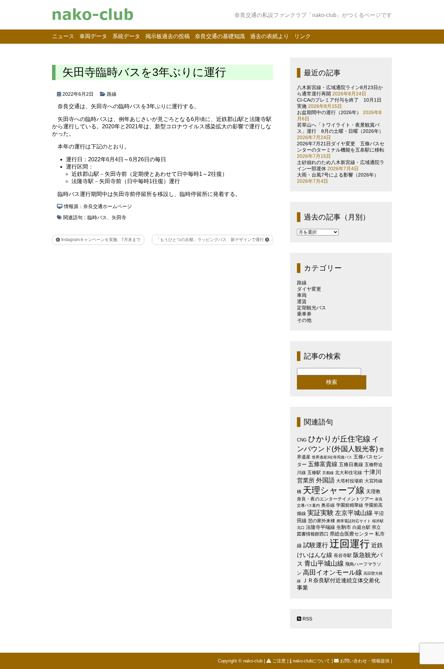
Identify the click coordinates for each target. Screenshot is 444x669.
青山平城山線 (324, 563)
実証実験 (320, 512)
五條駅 (314, 472)
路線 (112, 94)
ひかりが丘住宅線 (339, 439)
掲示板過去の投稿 (167, 36)
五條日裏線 (351, 464)
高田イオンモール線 (332, 572)
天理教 (373, 491)
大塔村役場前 (349, 480)
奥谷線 (328, 505)
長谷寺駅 (343, 555)
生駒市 (343, 527)
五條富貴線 (323, 464)
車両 (302, 295)
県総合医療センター (352, 534)
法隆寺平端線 (320, 527)
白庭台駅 (361, 527)
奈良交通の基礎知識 (220, 36)
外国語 (325, 480)
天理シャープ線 (334, 490)
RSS (306, 618)
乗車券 (304, 314)
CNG (302, 440)
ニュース (63, 36)
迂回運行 (350, 543)
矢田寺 (119, 217)
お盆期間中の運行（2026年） (329, 112)
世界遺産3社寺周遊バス (332, 457)
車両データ (93, 36)
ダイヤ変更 (309, 289)
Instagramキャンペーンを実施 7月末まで (100, 239)
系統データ (126, 36)
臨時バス (97, 217)
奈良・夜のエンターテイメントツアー (335, 498)
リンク (302, 36)
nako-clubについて (311, 660)
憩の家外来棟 (321, 520)
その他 (304, 320)
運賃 (302, 301)
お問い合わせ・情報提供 (365, 660)
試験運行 (315, 545)
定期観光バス (311, 307)
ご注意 (279, 660)
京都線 (328, 473)
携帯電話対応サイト (353, 521)
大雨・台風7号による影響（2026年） (338, 175)
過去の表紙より (269, 36)
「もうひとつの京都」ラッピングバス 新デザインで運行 (210, 239)
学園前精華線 (349, 505)
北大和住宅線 (348, 472)
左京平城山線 (354, 512)
